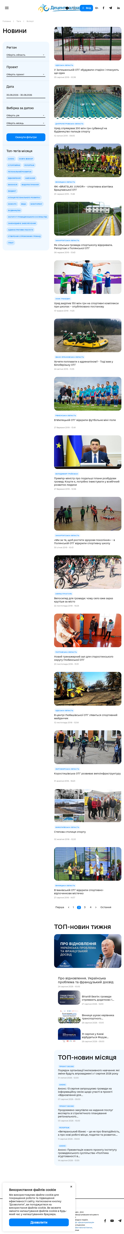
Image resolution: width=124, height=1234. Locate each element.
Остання (105, 907)
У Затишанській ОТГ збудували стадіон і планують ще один (86, 71)
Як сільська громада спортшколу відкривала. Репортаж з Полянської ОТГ (83, 247)
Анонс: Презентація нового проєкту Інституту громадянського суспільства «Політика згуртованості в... (87, 1153)
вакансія (12, 185)
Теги (18, 21)
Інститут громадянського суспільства (27, 217)
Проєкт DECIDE (66, 1066)
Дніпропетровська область (69, 124)
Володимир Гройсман (66, 474)
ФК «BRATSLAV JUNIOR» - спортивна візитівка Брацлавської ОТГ (83, 188)
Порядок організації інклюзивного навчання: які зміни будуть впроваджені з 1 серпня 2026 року (88, 1072)
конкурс (12, 204)
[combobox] (25, 55)
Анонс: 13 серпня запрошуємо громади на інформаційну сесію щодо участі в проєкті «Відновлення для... (85, 1091)
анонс (11, 159)
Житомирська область (67, 769)
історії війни (14, 165)
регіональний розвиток (19, 172)
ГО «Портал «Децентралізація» (80, 1222)
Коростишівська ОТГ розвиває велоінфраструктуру (87, 773)
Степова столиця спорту (70, 831)
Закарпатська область (67, 240)
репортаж (29, 165)
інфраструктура (63, 594)
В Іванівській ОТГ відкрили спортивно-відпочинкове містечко (79, 892)
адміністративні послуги (20, 230)
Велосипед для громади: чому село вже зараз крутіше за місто (83, 600)
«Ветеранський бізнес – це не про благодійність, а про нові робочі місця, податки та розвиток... (89, 1133)
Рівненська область (65, 415)
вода (23, 204)
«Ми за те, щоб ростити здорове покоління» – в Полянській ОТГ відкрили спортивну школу (84, 542)
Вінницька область (65, 182)
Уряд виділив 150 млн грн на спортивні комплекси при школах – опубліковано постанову (86, 305)
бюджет (12, 191)
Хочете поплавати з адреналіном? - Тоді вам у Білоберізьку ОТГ (83, 363)
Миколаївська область (67, 827)
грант (11, 243)
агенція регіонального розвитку (24, 197)
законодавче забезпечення (22, 223)
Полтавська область (66, 652)
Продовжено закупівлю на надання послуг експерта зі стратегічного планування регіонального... (85, 1113)
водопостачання (30, 185)
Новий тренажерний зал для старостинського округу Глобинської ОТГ (83, 658)
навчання (30, 178)
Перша (59, 907)
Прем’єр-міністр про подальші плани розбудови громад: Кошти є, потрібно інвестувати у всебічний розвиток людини (86, 481)
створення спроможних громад (24, 236)
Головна (7, 21)
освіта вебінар (26, 159)
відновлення (14, 178)
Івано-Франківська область (69, 357)
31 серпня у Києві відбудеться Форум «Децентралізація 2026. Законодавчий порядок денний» (97, 1036)
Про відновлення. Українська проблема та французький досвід (86, 980)
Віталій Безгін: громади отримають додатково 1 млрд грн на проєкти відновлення (97, 998)
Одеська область (64, 65)
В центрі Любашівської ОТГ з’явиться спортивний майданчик (85, 717)
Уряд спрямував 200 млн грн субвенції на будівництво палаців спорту (80, 130)
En (96, 8)
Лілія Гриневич (62, 299)
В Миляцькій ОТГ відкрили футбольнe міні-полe (85, 420)
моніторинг (36, 204)
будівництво (14, 210)
